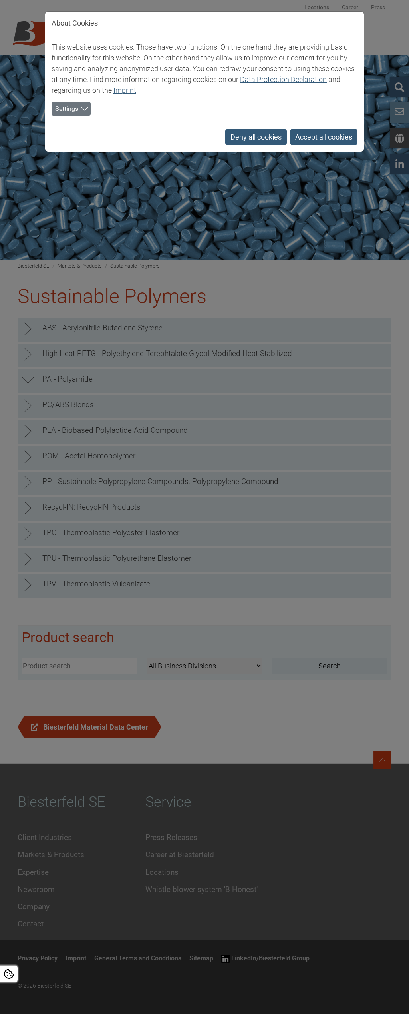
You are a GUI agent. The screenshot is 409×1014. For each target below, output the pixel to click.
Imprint (124, 90)
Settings (66, 108)
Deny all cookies (256, 137)
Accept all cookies (323, 137)
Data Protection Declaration (283, 79)
